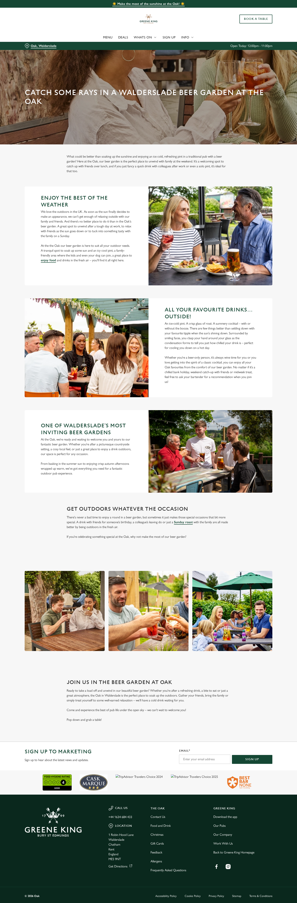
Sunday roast (183, 522)
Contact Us (158, 817)
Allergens (156, 861)
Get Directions (117, 866)
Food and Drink (161, 826)
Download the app (225, 817)
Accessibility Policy (166, 896)
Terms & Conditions (260, 896)
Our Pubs (219, 826)
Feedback (156, 852)
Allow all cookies (263, 10)
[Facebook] (216, 867)
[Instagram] (228, 867)
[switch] (116, 45)
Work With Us (223, 843)
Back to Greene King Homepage (233, 852)
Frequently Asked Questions (168, 870)
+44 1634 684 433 (120, 817)
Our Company (222, 834)
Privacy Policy (216, 896)
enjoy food (48, 260)
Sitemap (236, 896)
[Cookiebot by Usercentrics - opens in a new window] (26, 46)
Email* (184, 751)
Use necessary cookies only (263, 24)
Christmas (157, 834)
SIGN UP (252, 759)
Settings (207, 45)
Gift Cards (157, 843)
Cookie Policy (193, 896)
